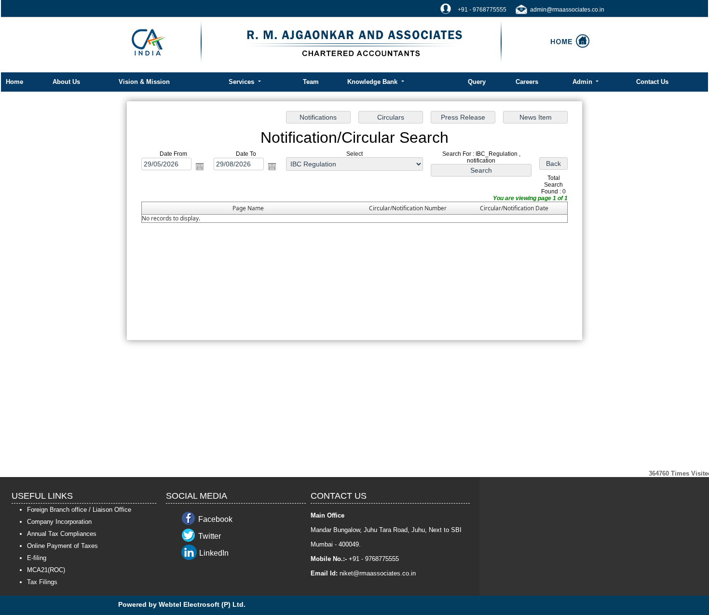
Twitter (209, 536)
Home (14, 81)
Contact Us (652, 81)
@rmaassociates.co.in (384, 573)
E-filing (36, 557)
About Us (66, 81)
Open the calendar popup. (199, 166)
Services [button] (242, 81)
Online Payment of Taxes (62, 545)
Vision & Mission (144, 81)
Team (311, 81)
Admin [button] (583, 81)
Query (477, 81)
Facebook (215, 519)
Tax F (35, 582)
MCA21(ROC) (46, 570)
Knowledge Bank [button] (373, 81)
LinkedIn (214, 553)
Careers (527, 81)
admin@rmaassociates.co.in (567, 9)
